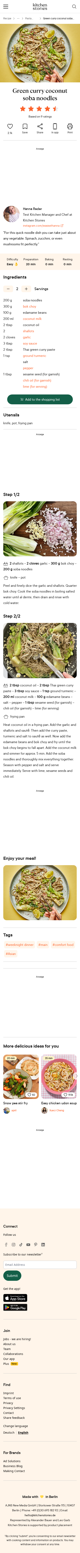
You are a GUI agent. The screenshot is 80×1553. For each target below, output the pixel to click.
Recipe (7, 18)
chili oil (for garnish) (37, 380)
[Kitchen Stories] (40, 6)
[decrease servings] (8, 289)
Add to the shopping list (42, 399)
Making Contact (14, 1471)
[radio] (22, 108)
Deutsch (9, 1432)
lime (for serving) (35, 386)
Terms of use (12, 1398)
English (23, 1432)
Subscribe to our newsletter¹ (22, 1254)
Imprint (8, 1393)
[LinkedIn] (43, 1244)
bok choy (29, 306)
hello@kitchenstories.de (40, 1515)
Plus (10, 1364)
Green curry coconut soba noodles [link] (58, 19)
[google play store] (40, 1308)
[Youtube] (28, 1244)
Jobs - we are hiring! (17, 1339)
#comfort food (63, 944)
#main (43, 944)
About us (9, 1344)
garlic (27, 337)
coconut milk (32, 318)
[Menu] (5, 6)
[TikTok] (21, 1244)
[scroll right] (76, 1076)
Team (7, 1349)
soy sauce (30, 343)
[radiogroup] (40, 109)
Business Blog (13, 1466)
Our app (9, 1359)
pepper (28, 368)
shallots (28, 331)
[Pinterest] (36, 1244)
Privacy (8, 1403)
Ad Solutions (12, 1461)
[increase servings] (26, 289)
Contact (8, 1413)
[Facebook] (6, 1244)
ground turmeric (34, 355)
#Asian (11, 953)
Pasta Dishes (29, 19)
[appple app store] (40, 1299)
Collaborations (13, 1354)
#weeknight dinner (19, 944)
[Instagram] (13, 1244)
